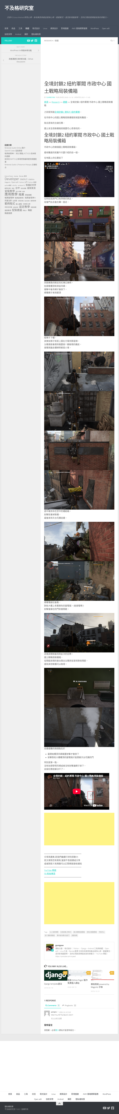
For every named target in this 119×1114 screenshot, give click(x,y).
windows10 (21, 185)
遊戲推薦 (33, 207)
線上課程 (19, 204)
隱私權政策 (36, 34)
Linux (45, 28)
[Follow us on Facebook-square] (35, 40)
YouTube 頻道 (50, 870)
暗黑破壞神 (9, 198)
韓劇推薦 (8, 213)
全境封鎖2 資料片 (65, 932)
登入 (57, 1030)
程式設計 (36, 28)
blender (16, 176)
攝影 (26, 34)
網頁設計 (54, 28)
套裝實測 (31, 188)
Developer (12, 179)
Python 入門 (23, 182)
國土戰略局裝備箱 (79, 932)
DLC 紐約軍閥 (54, 932)
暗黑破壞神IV (30, 198)
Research (48, 41)
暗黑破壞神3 (19, 198)
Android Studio (9, 176)
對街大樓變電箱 (92, 932)
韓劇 (30, 210)
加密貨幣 (8, 34)
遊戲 (27, 28)
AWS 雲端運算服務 (79, 28)
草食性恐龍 (8, 207)
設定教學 (24, 206)
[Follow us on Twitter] (32, 40)
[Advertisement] (79, 64)
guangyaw (50, 97)
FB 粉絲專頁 (49, 873)
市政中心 (101, 932)
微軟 (23, 191)
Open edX (106, 28)
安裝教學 (10, 191)
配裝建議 (17, 210)
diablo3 (23, 179)
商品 (13, 28)
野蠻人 (25, 210)
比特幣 (15, 201)
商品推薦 (23, 188)
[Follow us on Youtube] (28, 40)
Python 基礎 (32, 182)
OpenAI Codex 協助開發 (13, 151)
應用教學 (11, 194)
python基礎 (8, 185)
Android (18, 34)
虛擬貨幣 (15, 207)
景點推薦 (28, 195)
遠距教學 (8, 210)
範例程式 (10, 203)
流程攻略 (21, 201)
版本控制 (27, 201)
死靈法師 (8, 201)
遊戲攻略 (74, 935)
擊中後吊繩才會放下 (63, 935)
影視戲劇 (65, 28)
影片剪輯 (18, 191)
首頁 (6, 28)
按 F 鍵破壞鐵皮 (50, 935)
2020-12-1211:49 (65, 1012)
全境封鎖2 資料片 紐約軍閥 (67, 112)
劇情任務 (8, 188)
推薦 (21, 194)
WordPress (95, 28)
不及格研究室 (19, 8)
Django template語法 (53, 984)
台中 (17, 188)
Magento (7, 182)
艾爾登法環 (26, 204)
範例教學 (33, 201)
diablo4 (31, 179)
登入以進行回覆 (56, 1018)
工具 (20, 28)
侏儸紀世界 (31, 185)
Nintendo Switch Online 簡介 (15, 148)
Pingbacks (70, 1005)
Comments (53, 1005)
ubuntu (14, 185)
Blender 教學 (23, 176)
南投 (13, 188)
